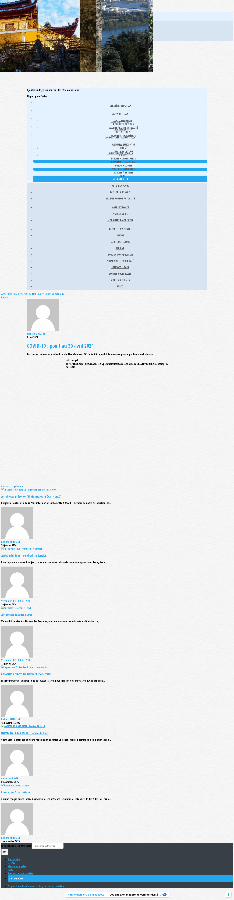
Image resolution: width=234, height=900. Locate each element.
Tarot (123, 176)
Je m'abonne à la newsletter (16, 845)
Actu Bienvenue (120, 186)
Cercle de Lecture (123, 151)
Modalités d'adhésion (123, 135)
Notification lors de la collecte (85, 894)
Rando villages (123, 165)
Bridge (123, 148)
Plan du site (14, 859)
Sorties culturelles (123, 169)
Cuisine (120, 248)
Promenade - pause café (123, 162)
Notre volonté (120, 207)
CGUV (10, 870)
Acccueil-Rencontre (120, 229)
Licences (12, 863)
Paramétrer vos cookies (20, 873)
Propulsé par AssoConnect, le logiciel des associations (37, 886)
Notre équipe (123, 132)
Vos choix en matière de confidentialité (134, 894)
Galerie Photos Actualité (120, 198)
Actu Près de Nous (123, 124)
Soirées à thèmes (123, 172)
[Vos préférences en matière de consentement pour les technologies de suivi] (228, 894)
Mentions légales (17, 866)
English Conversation (123, 158)
